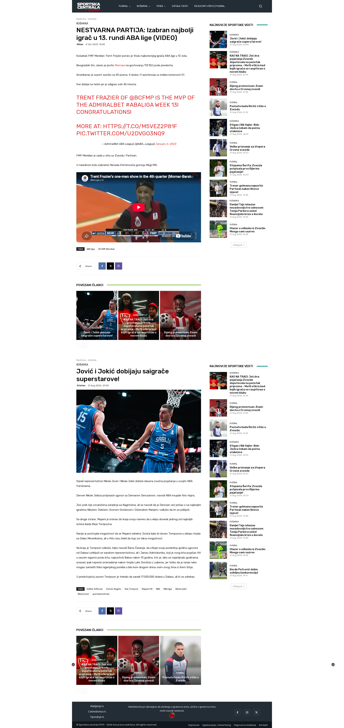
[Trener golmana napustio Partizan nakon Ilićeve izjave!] (218, 188)
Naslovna (81, 18)
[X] (110, 266)
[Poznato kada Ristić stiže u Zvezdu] (218, 107)
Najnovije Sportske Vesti (231, 25)
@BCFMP (141, 97)
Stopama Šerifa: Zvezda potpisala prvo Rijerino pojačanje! (246, 168)
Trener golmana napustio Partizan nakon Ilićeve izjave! (246, 189)
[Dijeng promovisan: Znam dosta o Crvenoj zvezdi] (180, 315)
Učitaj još (237, 244)
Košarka (92, 18)
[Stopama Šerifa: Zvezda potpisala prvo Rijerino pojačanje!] (218, 168)
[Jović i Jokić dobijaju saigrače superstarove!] (96, 315)
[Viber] (118, 266)
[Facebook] (102, 266)
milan (80, 44)
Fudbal (180, 328)
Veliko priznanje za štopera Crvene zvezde (247, 148)
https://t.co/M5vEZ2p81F (140, 126)
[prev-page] (78, 346)
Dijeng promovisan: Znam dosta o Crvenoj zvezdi (180, 334)
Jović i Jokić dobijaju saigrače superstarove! (97, 334)
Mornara (120, 65)
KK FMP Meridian (106, 249)
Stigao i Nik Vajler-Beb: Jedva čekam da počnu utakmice (245, 128)
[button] (262, 6)
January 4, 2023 (165, 144)
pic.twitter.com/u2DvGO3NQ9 (120, 133)
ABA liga (91, 249)
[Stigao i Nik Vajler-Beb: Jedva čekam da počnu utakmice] (218, 127)
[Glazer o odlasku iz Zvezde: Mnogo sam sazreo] (218, 229)
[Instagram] (246, 712)
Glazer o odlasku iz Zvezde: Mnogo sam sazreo (248, 230)
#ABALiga (140, 104)
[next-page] (84, 346)
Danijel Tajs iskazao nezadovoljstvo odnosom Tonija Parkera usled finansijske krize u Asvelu (246, 209)
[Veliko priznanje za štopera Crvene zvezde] (218, 147)
